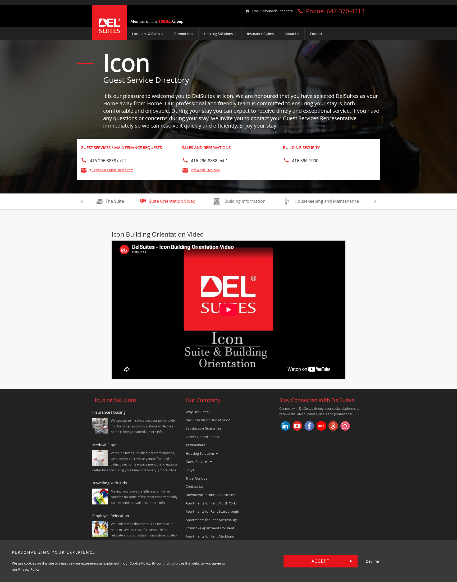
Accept (321, 561)
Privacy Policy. (29, 569)
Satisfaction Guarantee (203, 428)
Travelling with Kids (109, 482)
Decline (372, 561)
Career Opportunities (202, 436)
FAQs (190, 469)
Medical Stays (104, 444)
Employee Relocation (110, 515)
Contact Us (194, 486)
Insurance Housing (109, 412)
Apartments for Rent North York (211, 503)
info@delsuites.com (277, 10)
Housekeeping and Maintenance (327, 201)
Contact (316, 33)
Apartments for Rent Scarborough (212, 511)
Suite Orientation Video (172, 201)
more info (155, 432)
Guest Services (197, 461)
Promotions (183, 33)
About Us (292, 33)
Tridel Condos (196, 478)
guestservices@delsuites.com (111, 170)
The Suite (115, 201)
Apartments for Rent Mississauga (211, 519)
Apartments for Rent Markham (210, 536)
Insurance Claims (260, 33)
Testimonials (195, 445)
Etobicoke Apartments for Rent (210, 528)
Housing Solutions (219, 33)
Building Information (245, 201)
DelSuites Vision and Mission (208, 420)
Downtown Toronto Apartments (211, 494)
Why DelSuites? (198, 411)
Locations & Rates (146, 33)
